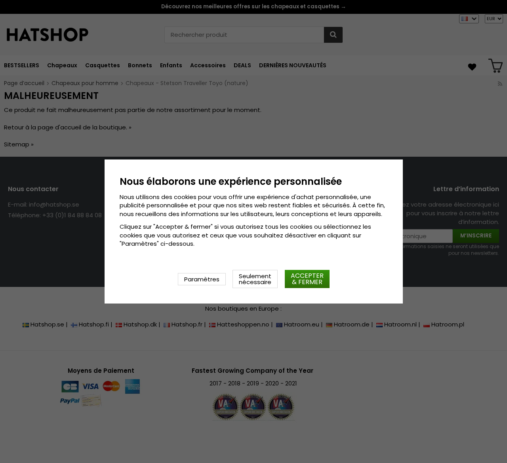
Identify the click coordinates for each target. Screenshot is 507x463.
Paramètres (201, 279)
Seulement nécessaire (255, 279)
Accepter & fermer (307, 279)
